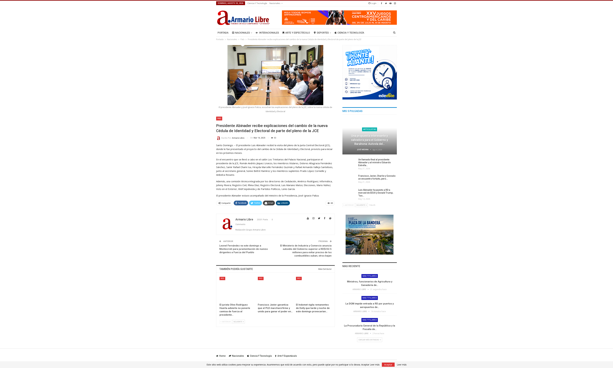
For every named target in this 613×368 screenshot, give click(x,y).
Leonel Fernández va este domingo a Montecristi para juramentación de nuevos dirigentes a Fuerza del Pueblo (243, 249)
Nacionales (274, 3)
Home (222, 356)
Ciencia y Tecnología (257, 3)
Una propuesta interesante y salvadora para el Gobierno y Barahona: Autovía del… (369, 139)
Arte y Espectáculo (297, 32)
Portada (223, 32)
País (219, 118)
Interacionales (269, 32)
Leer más (402, 365)
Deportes (323, 32)
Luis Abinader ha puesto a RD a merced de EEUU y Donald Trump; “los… (375, 193)
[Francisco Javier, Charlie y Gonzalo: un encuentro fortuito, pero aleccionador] (349, 179)
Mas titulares (370, 276)
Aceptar (388, 364)
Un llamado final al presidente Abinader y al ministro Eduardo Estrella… (374, 162)
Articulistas (369, 129)
